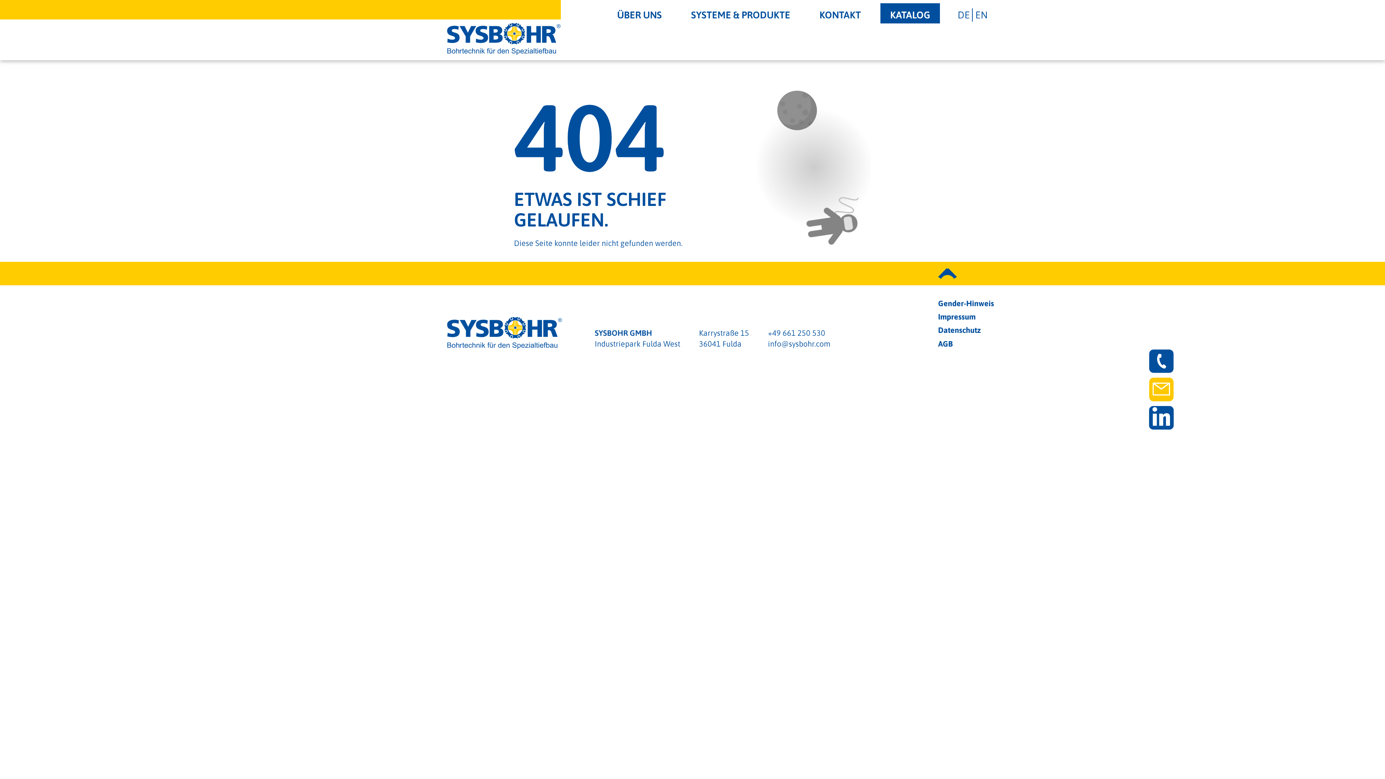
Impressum (957, 316)
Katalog (910, 15)
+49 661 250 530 (796, 333)
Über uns (639, 15)
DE (964, 15)
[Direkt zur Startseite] (504, 39)
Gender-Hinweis (966, 303)
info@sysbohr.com (799, 343)
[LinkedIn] (1161, 417)
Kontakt (840, 15)
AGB (945, 343)
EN (981, 15)
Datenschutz (959, 330)
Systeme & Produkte (740, 15)
